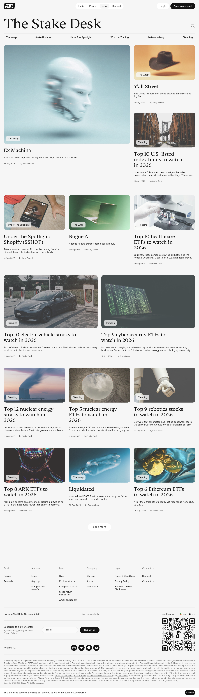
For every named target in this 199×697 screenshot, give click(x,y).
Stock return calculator (65, 593)
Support (146, 576)
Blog (61, 576)
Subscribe (89, 630)
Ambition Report (68, 600)
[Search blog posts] (193, 26)
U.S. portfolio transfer (38, 588)
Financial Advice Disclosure (123, 588)
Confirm (190, 693)
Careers (91, 576)
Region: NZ (10, 647)
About (90, 581)
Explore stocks (67, 581)
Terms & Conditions (125, 576)
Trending (188, 37)
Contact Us (148, 581)
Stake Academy (156, 37)
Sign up (35, 581)
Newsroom (92, 586)
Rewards (8, 581)
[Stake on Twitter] (81, 648)
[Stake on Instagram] (74, 648)
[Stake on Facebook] (89, 648)
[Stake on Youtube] (96, 648)
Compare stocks (68, 586)
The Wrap (11, 37)
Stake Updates (43, 37)
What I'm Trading (120, 37)
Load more (99, 527)
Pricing (7, 576)
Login (163, 6)
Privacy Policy (122, 581)
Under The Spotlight (81, 37)
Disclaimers (123, 676)
